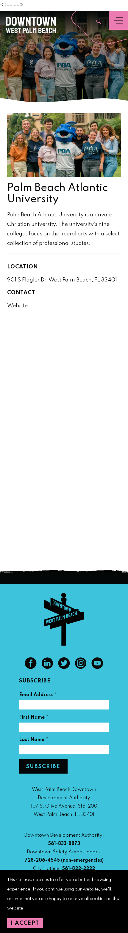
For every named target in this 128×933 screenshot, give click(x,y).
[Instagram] (81, 668)
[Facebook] (31, 668)
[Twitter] (64, 668)
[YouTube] (97, 668)
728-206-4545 (42, 860)
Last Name (33, 740)
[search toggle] (99, 22)
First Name (34, 718)
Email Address (38, 695)
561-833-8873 (64, 843)
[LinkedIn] (47, 668)
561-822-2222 (78, 868)
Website (17, 306)
